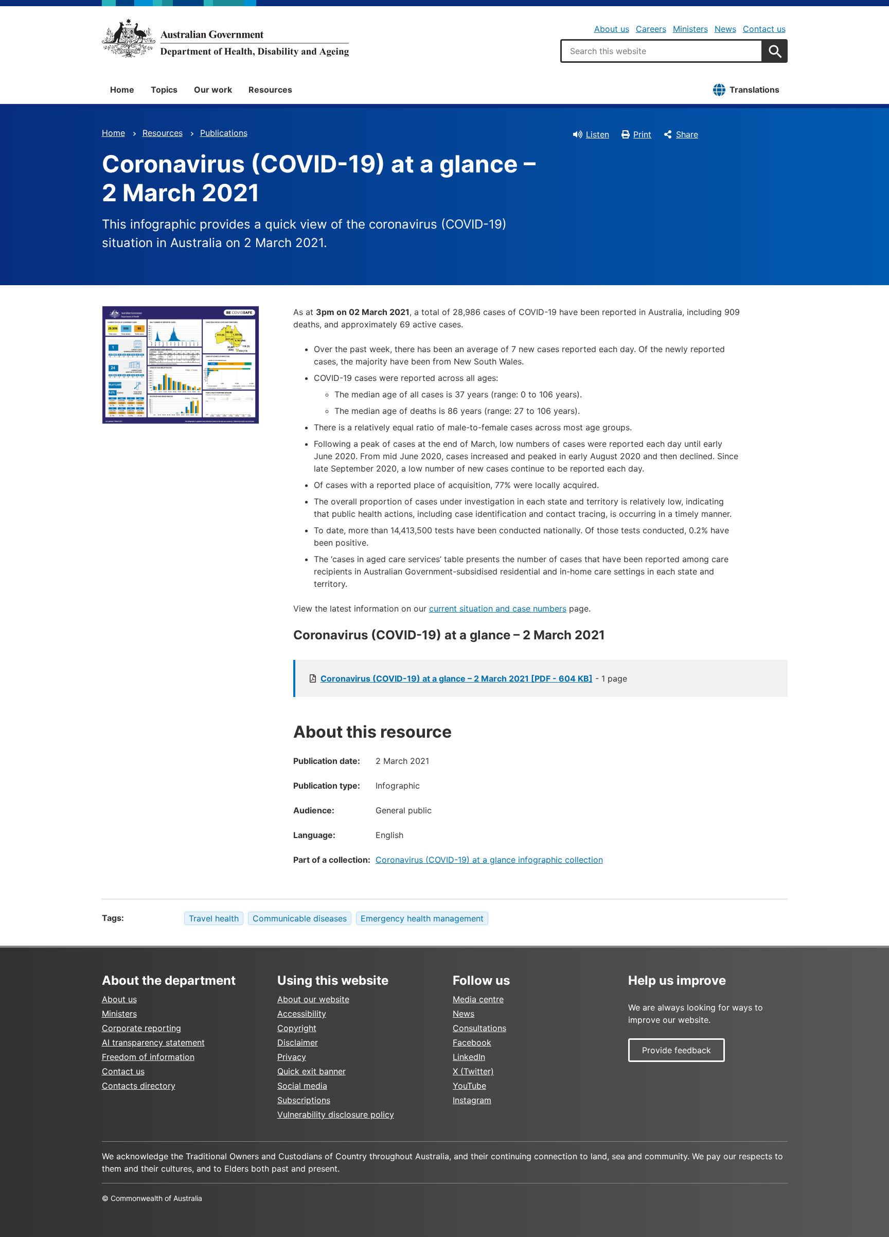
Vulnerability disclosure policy (335, 1114)
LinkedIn (469, 1057)
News (725, 29)
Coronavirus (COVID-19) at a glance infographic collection (489, 860)
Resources (270, 89)
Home (122, 89)
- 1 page (474, 678)
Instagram (472, 1100)
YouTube (469, 1086)
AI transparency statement (153, 1042)
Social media (302, 1086)
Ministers (690, 29)
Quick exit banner (311, 1071)
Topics (164, 89)
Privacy (291, 1057)
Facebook (472, 1042)
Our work (213, 89)
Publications (223, 133)
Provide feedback (676, 1050)
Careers (651, 29)
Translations (754, 89)
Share (687, 134)
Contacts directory (138, 1086)
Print (642, 134)
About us (611, 29)
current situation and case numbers (497, 608)
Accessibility (301, 1013)
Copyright (296, 1028)
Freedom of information (148, 1057)
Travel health (214, 918)
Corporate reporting (141, 1028)
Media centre (478, 999)
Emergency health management (422, 918)
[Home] (225, 38)
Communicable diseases (300, 918)
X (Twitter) (473, 1071)
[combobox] (661, 51)
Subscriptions (303, 1100)
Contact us (764, 29)
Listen (597, 134)
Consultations (479, 1028)
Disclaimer (297, 1042)
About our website (313, 999)
